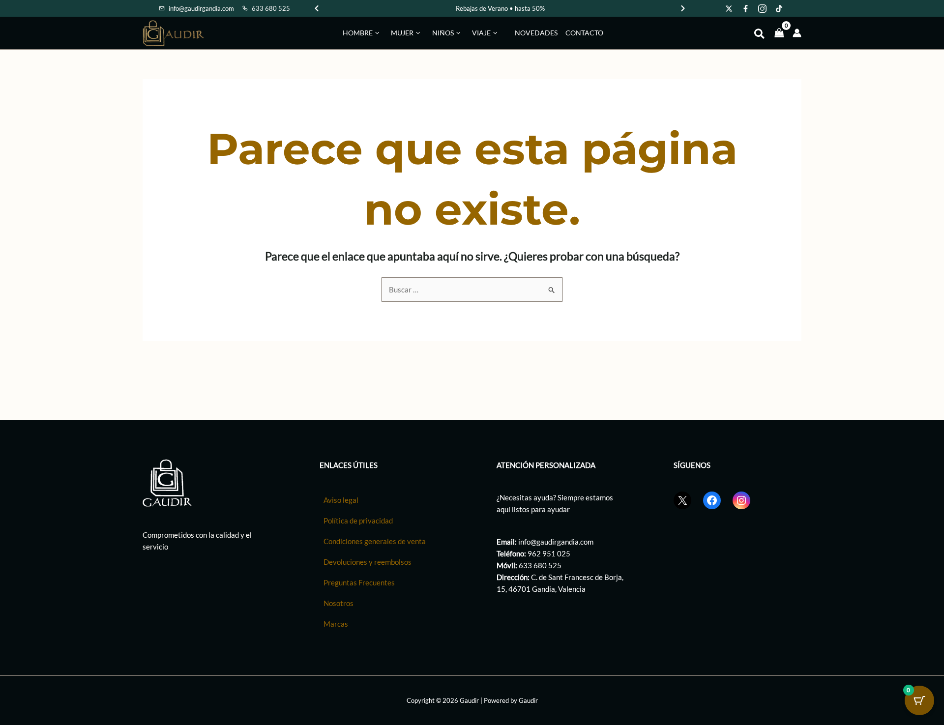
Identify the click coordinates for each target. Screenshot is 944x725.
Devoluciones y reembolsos (368, 561)
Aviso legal (341, 499)
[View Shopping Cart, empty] (779, 32)
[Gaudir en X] (729, 8)
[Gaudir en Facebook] (745, 8)
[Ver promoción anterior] (316, 8)
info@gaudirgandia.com (555, 541)
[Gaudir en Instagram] (762, 8)
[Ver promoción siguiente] (683, 8)
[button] (376, 33)
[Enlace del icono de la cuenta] (797, 33)
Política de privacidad (358, 520)
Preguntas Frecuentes (359, 582)
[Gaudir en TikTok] (779, 8)
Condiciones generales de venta (375, 541)
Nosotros (339, 603)
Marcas (336, 623)
